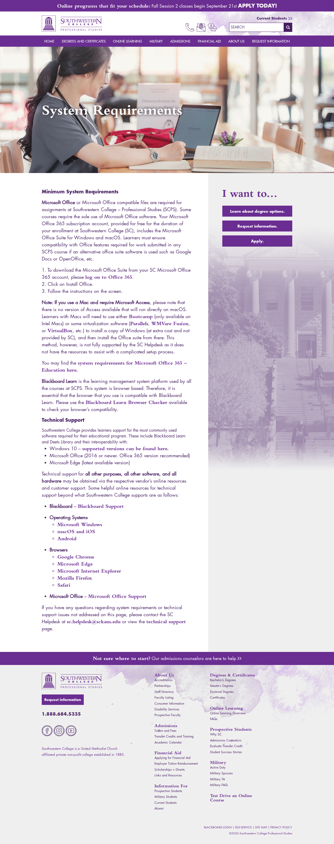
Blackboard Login (218, 827)
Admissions (180, 41)
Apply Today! (257, 5)
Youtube (71, 730)
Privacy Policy (281, 827)
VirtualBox (60, 331)
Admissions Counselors (239, 658)
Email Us (201, 27)
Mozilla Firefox (74, 578)
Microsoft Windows (79, 524)
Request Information (271, 41)
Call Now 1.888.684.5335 (190, 27)
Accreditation (163, 680)
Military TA (217, 779)
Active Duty (217, 767)
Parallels (139, 323)
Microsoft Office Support (117, 596)
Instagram (59, 730)
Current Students (272, 18)
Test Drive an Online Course (231, 798)
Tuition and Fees (165, 730)
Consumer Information (169, 703)
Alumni (159, 808)
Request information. (257, 226)
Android (66, 539)
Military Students (165, 796)
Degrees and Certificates (84, 41)
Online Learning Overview (228, 713)
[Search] (288, 27)
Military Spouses (221, 773)
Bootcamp (141, 316)
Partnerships (162, 685)
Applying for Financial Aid (172, 758)
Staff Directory (164, 692)
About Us (236, 41)
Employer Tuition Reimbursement (176, 763)
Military (156, 41)
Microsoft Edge (75, 564)
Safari (63, 585)
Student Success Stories (226, 752)
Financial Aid (209, 41)
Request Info (212, 27)
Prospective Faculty (167, 715)
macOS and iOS (76, 531)
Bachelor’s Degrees (223, 680)
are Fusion (169, 323)
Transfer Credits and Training (174, 736)
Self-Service (243, 827)
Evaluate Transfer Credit (226, 746)
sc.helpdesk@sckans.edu (94, 622)
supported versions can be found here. (125, 448)
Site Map (261, 827)
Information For (171, 785)
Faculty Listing (164, 697)
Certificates (217, 697)
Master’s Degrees (221, 685)
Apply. (257, 240)
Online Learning (127, 41)
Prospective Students (168, 791)
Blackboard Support (101, 506)
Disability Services (166, 709)
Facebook (47, 730)
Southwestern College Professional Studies (72, 23)
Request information (62, 699)
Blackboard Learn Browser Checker (126, 402)
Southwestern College (72, 681)
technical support (166, 622)
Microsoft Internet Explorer (89, 571)
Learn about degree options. (257, 211)
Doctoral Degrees (222, 692)
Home (49, 41)
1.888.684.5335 (61, 714)
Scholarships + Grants (169, 769)
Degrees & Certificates (232, 675)
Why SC (216, 734)
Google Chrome (75, 557)
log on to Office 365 (108, 277)
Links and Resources (168, 775)
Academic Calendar (168, 742)
